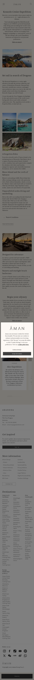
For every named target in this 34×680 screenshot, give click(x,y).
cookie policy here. (23, 344)
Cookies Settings (17, 349)
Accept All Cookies (17, 353)
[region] (17, 340)
